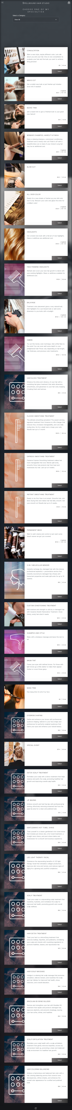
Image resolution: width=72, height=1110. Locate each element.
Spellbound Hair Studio (36, 3)
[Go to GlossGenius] (36, 1108)
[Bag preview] (69, 2)
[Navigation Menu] (2, 2)
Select (60, 71)
